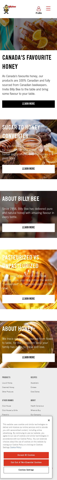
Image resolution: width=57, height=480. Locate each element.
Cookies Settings (26, 470)
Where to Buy (36, 410)
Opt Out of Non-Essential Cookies (26, 462)
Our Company (36, 415)
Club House (6, 406)
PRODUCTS (6, 378)
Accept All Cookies (26, 455)
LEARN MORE (28, 104)
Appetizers (34, 383)
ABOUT (33, 401)
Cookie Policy (15, 448)
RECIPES (34, 378)
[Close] (49, 420)
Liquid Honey (7, 383)
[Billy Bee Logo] (9, 15)
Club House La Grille (10, 410)
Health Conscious (37, 406)
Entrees (33, 387)
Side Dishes (35, 392)
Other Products (7, 392)
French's (5, 415)
